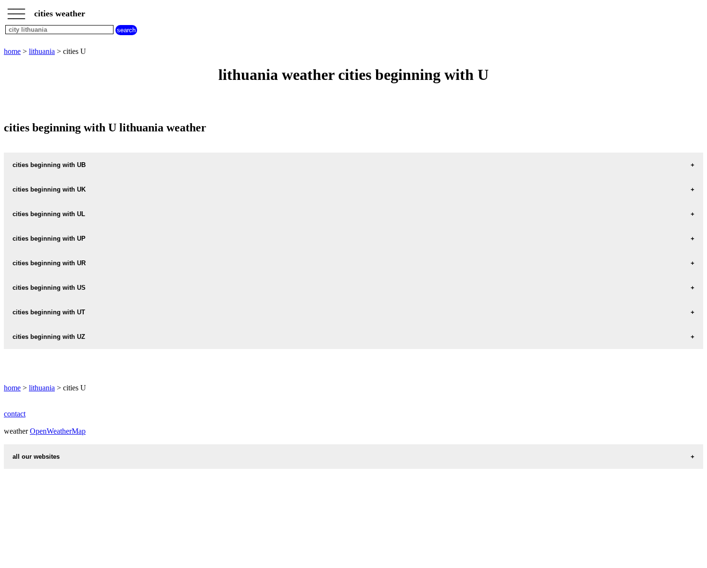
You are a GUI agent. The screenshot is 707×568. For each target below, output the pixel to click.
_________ (16, 10)
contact (14, 414)
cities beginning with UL (49, 214)
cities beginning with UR (49, 263)
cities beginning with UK (49, 189)
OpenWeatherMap (58, 431)
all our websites (36, 456)
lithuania (42, 51)
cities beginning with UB (49, 164)
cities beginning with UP (49, 238)
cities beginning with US (49, 287)
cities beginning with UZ (49, 336)
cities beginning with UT (49, 312)
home (12, 51)
